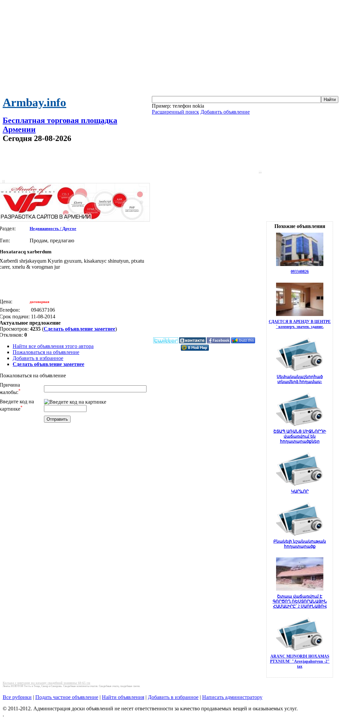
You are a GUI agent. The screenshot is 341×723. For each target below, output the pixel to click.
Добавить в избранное (38, 358)
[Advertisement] (170, 49)
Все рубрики (17, 697)
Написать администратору (232, 697)
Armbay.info (34, 102)
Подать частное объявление (66, 697)
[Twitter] (165, 342)
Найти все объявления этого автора (53, 346)
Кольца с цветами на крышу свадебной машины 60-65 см (46, 683)
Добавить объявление (225, 112)
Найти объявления (123, 697)
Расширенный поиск (175, 112)
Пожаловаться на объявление (46, 352)
